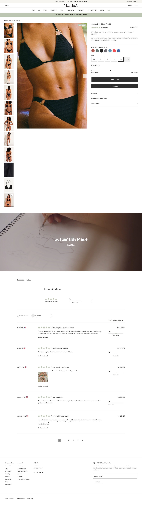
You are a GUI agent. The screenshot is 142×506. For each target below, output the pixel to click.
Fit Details (94, 93)
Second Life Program (24, 479)
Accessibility (8, 484)
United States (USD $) (131, 1)
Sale (109, 10)
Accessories (70, 10)
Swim (45, 10)
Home (5, 20)
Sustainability (95, 103)
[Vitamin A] (71, 5)
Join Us (97, 482)
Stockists (20, 476)
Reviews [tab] (20, 280)
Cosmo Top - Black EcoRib (14, 20)
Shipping (7, 474)
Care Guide (8, 479)
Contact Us (8, 466)
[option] (52, 76)
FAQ (6, 468)
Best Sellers (81, 10)
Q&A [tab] (29, 280)
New (33, 10)
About (102, 10)
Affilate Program (38, 468)
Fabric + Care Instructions (99, 98)
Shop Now (96, 1)
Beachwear (54, 10)
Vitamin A (11, 498)
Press (6, 482)
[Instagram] (34, 472)
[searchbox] (24, 315)
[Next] (85, 76)
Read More (71, 245)
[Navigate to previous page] (59, 440)
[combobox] (43, 315)
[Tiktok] (37, 472)
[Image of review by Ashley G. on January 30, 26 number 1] (43, 377)
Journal (20, 474)
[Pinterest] (40, 472)
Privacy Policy (30, 498)
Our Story (20, 466)
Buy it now (115, 86)
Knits (62, 10)
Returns (7, 476)
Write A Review (98, 301)
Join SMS (37, 466)
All (39, 10)
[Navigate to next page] (82, 440)
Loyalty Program (22, 471)
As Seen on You (92, 10)
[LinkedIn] (42, 472)
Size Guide (95, 65)
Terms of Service (21, 498)
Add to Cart (115, 79)
